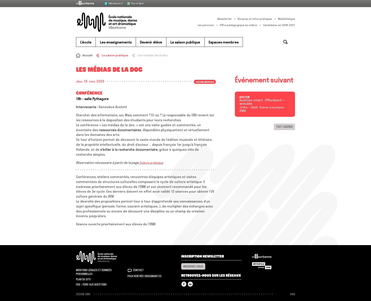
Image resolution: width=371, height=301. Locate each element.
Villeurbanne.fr (115, 3)
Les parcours (206, 25)
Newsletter (224, 18)
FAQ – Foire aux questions (91, 284)
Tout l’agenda (284, 126)
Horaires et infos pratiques (255, 18)
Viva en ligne (137, 3)
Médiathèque (286, 18)
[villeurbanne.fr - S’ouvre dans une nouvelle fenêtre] (88, 3)
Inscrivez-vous (193, 266)
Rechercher (285, 42)
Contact (138, 270)
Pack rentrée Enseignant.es (144, 276)
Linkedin (190, 284)
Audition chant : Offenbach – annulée (261, 101)
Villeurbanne (261, 257)
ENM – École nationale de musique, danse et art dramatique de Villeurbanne (115, 22)
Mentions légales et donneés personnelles (94, 272)
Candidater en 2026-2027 (279, 25)
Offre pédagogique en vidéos (238, 25)
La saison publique (115, 55)
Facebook (184, 284)
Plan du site (83, 279)
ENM (102, 257)
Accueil (87, 55)
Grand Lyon (261, 265)
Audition (244, 97)
